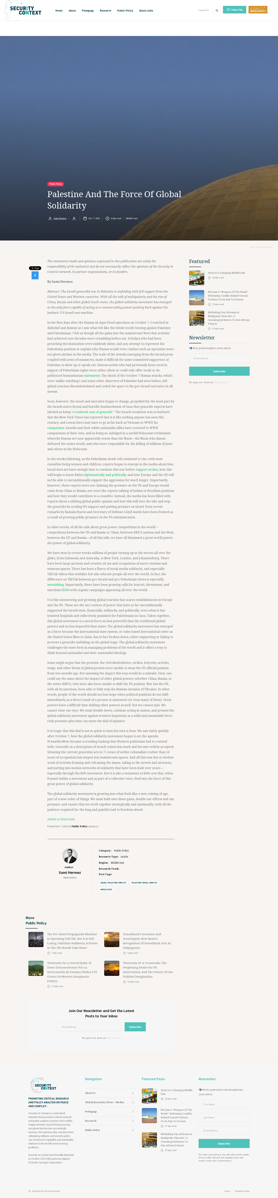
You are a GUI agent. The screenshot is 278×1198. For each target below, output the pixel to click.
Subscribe (236, 9)
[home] (27, 10)
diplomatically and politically (105, 475)
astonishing (55, 585)
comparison (55, 428)
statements (92, 375)
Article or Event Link (61, 819)
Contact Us (203, 10)
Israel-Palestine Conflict (113, 883)
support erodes (147, 469)
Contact (227, 1191)
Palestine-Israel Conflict (144, 883)
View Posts (69, 878)
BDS (65, 590)
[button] (72, 10)
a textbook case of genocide (93, 412)
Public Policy (56, 184)
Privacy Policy (114, 1038)
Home (59, 10)
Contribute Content (242, 1191)
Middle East (106, 889)
